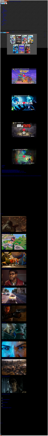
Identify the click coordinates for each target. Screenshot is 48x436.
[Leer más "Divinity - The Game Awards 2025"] (14, 374)
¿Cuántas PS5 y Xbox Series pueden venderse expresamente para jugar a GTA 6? (11, 170)
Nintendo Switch (5, 10)
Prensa (2, 24)
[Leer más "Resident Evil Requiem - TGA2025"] (14, 392)
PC (3, 7)
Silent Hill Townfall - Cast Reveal (6, 286)
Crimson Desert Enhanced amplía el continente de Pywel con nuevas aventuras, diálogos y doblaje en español (14, 172)
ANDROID (4, 23)
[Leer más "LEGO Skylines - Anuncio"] (14, 249)
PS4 (3, 13)
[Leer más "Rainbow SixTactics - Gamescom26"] (14, 231)
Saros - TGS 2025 (4, 322)
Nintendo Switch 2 (5, 11)
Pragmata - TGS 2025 (4, 340)
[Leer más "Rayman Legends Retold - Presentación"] (14, 267)
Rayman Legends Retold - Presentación (6, 268)
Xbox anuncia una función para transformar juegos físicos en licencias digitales (10, 171)
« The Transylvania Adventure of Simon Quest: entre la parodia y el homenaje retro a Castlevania (11, 175)
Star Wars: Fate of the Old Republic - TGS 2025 (7, 358)
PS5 (3, 8)
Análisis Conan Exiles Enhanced (5, 399)
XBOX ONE (4, 14)
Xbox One (4, 9)
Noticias (13, 31)
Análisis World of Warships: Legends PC (6, 407)
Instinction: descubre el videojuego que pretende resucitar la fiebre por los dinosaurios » (31, 175)
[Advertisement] (13, 27)
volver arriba (1, 213)
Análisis (2, 12)
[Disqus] (24, 185)
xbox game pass (3, 165)
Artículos (3, 21)
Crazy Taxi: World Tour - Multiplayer (6, 304)
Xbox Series (4, 16)
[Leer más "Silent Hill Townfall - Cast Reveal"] (14, 285)
